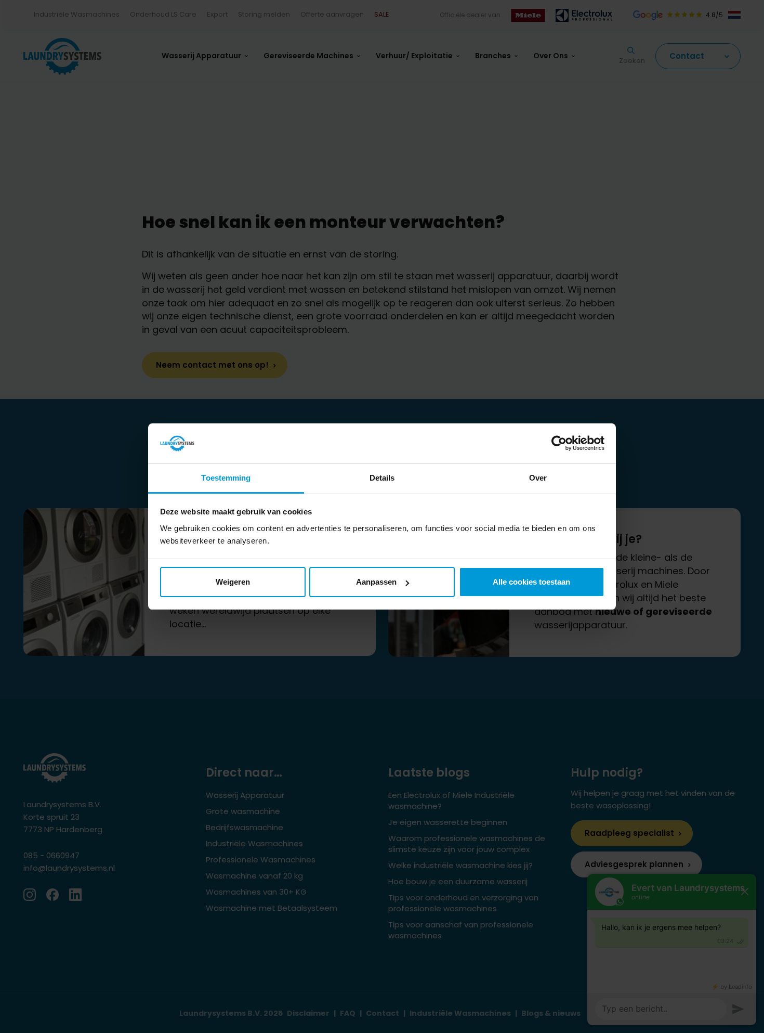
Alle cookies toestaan (531, 581)
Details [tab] (382, 477)
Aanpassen (376, 581)
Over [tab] (538, 477)
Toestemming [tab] (226, 477)
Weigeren (233, 581)
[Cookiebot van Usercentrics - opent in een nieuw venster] (558, 443)
